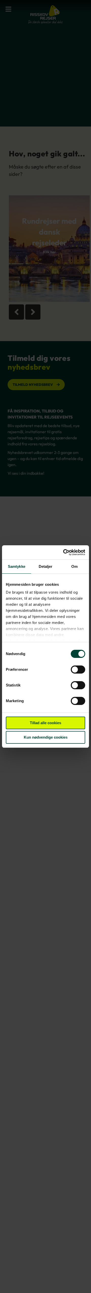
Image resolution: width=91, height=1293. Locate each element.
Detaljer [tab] (46, 566)
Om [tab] (74, 566)
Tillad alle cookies (45, 723)
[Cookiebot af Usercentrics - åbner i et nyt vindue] (64, 552)
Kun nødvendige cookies (45, 737)
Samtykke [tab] (16, 566)
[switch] (78, 670)
